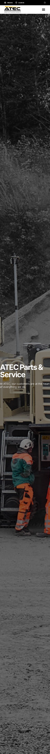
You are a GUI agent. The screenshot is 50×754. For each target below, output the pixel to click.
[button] (43, 9)
